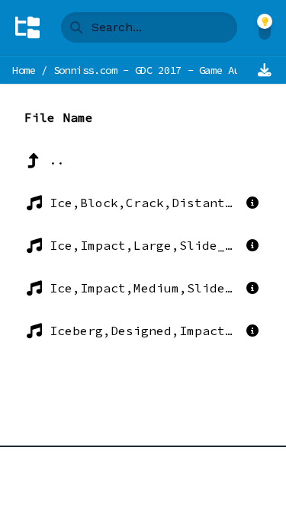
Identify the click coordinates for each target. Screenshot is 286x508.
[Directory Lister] (27, 27)
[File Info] (252, 202)
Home (24, 70)
